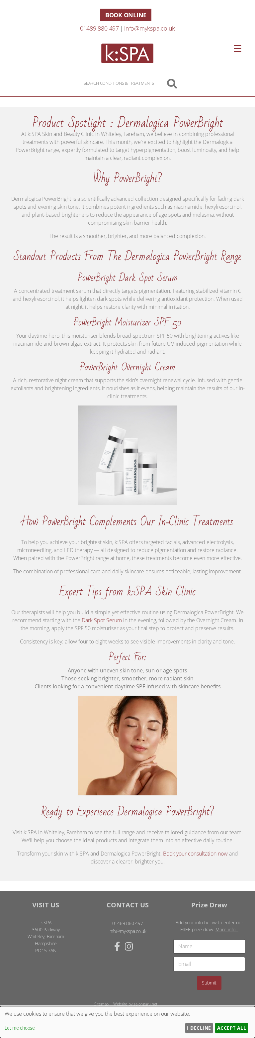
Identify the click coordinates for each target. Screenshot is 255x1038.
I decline (199, 1028)
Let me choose (20, 1028)
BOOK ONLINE (125, 15)
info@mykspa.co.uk (149, 28)
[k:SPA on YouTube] (140, 946)
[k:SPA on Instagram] (129, 946)
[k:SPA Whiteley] (127, 61)
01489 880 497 (99, 28)
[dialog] (127, 1022)
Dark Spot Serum (102, 620)
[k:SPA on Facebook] (117, 946)
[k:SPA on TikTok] (136, 946)
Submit (209, 983)
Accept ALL (231, 1028)
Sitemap (101, 1004)
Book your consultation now (195, 853)
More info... (226, 929)
